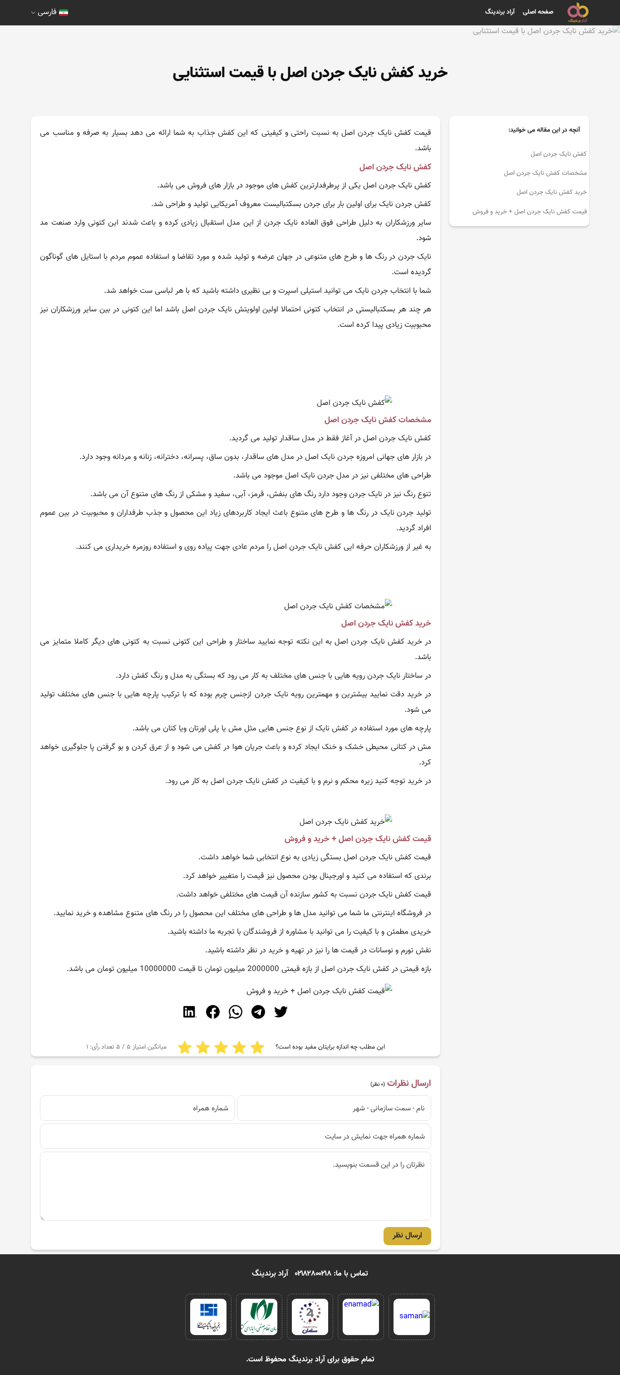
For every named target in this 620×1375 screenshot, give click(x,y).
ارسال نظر (407, 1236)
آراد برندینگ (500, 12)
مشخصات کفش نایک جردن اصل (545, 173)
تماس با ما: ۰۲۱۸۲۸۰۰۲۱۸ (331, 1274)
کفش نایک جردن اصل (559, 154)
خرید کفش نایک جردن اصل (552, 192)
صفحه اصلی (538, 12)
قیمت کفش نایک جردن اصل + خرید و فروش (529, 212)
